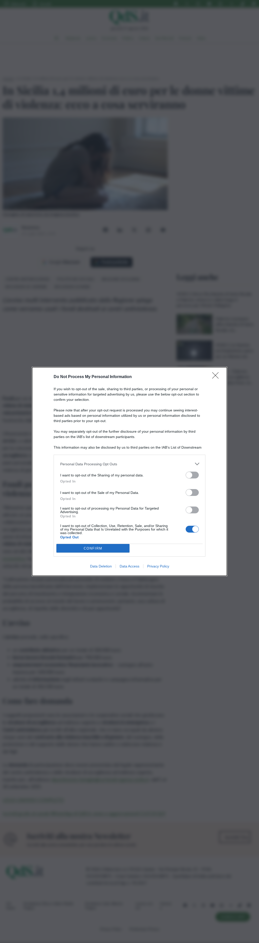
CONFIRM (93, 548)
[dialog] (129, 471)
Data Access (129, 566)
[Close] (217, 377)
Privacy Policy (158, 566)
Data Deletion (101, 566)
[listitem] (129, 464)
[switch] (192, 475)
